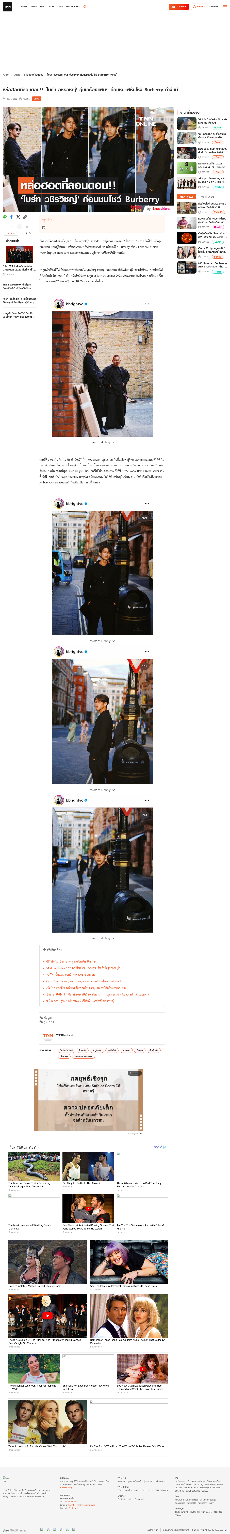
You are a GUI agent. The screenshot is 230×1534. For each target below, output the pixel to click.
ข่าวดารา (64, 1056)
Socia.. (218, 257)
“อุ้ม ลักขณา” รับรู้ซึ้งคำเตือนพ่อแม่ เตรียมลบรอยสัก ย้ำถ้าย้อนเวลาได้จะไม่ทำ (212, 136)
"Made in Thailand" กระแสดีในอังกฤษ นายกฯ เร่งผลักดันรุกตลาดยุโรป (84, 968)
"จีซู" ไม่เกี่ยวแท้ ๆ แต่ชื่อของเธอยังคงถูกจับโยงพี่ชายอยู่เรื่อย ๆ (19, 300)
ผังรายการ (160, 1481)
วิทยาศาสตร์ (180, 1484)
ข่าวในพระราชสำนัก (182, 1481)
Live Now (181, 6)
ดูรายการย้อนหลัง (135, 1481)
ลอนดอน (126, 1050)
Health (137, 1490)
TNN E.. (218, 212)
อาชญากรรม (203, 1484)
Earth (217, 128)
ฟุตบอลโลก (202, 1503)
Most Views (186, 197)
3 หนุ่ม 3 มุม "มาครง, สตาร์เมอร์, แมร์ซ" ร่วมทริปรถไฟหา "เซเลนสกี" (84, 981)
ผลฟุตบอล (179, 1499)
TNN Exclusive (198, 1481)
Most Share (207, 197)
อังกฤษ (140, 1050)
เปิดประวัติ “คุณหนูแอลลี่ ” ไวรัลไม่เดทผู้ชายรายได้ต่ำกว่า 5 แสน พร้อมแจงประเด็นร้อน (212, 250)
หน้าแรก (6, 75)
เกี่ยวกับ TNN (152, 1529)
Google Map (66, 1487)
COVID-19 (179, 1490)
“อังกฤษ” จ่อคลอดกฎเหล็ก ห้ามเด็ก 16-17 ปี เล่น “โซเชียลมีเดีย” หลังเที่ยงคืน (211, 180)
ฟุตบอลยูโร (191, 1503)
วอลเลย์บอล (180, 1503)
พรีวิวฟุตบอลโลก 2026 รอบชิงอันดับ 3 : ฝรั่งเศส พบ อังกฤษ (211, 165)
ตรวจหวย (218, 1511)
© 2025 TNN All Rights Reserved (207, 1529)
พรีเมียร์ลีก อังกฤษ (208, 1499)
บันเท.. (218, 142)
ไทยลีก (211, 1503)
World (120, 1490)
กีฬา (218, 157)
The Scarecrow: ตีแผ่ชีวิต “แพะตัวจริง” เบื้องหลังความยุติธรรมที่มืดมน (17, 286)
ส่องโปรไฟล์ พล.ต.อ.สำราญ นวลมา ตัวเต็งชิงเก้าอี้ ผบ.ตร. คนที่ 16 (212, 205)
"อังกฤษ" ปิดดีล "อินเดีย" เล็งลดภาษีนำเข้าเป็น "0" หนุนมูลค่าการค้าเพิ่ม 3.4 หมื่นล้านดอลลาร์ (97, 994)
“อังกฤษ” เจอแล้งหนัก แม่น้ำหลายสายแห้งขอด (212, 121)
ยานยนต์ (178, 1487)
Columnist (139, 1499)
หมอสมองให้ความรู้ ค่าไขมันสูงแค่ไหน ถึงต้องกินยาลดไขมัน (212, 220)
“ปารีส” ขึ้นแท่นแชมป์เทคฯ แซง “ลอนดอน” (71, 974)
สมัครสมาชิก (214, 6)
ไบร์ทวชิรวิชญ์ (67, 1050)
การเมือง (217, 1481)
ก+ (28, 226)
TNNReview (206, 1511)
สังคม (209, 1481)
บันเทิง (17, 75)
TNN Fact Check (191, 1487)
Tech (218, 187)
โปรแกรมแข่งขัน (191, 1499)
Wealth (128, 1490)
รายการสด (122, 1481)
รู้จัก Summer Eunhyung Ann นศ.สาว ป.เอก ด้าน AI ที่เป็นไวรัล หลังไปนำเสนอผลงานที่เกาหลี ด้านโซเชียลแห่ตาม (212, 264)
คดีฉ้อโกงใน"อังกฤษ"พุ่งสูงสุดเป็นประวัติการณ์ (71, 961)
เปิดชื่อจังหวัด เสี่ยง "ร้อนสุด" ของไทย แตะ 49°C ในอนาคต (212, 235)
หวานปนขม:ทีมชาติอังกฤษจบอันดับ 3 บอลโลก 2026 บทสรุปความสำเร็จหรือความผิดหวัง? (212, 150)
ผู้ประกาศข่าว (149, 1481)
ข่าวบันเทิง (154, 1050)
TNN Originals (161, 1490)
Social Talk (191, 1484)
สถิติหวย (178, 1515)
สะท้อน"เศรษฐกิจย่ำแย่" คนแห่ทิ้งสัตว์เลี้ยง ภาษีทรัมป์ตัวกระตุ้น (81, 1001)
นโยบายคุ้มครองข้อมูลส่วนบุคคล (176, 1529)
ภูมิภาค (220, 1484)
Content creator (125, 1499)
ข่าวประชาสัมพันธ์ (193, 1490)
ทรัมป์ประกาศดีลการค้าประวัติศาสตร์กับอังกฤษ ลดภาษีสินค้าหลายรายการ (86, 988)
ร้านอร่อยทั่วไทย (181, 1511)
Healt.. (218, 227)
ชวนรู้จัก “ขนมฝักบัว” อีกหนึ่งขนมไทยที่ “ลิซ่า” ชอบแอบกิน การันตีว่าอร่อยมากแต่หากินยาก (19, 314)
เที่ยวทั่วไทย (195, 1511)
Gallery (204, 1490)
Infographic (205, 1487)
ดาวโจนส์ (216, 1487)
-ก (11, 227)
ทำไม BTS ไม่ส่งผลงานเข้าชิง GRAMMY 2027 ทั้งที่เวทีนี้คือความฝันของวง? (19, 267)
